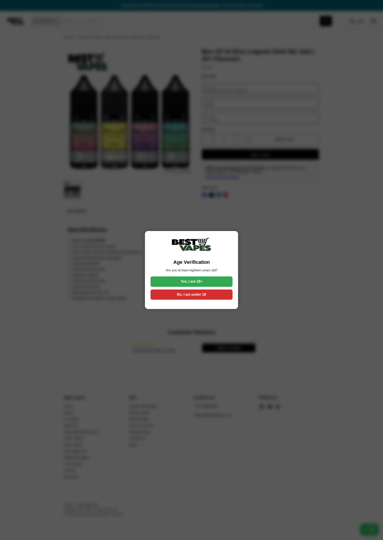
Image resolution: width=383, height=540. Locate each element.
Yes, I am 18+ (191, 281)
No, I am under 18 (191, 294)
